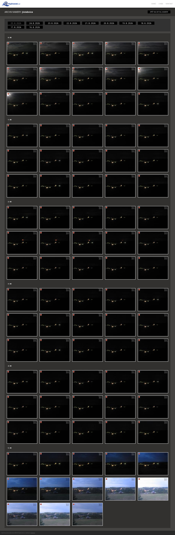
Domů (153, 4)
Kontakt (169, 4)
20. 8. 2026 (109, 23)
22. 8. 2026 (72, 23)
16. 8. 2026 (34, 27)
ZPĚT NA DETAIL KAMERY (159, 12)
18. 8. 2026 (146, 23)
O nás (161, 4)
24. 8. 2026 (34, 23)
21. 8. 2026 (90, 23)
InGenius (33, 533)
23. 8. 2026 (53, 23)
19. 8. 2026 (127, 23)
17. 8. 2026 (16, 27)
